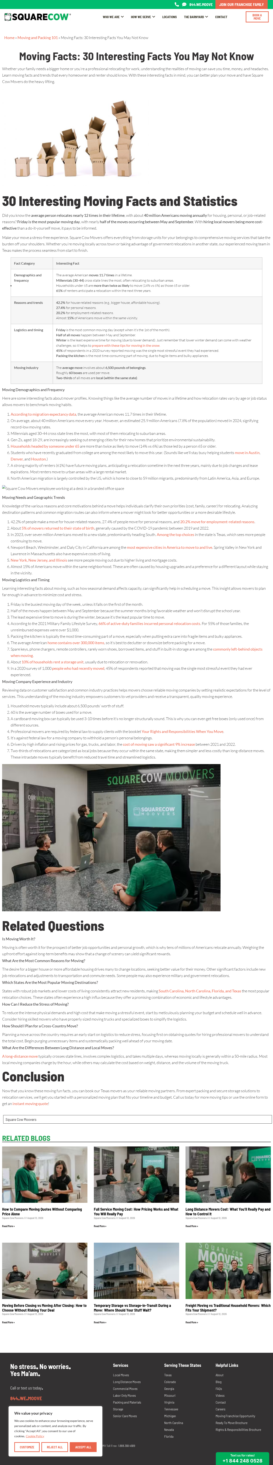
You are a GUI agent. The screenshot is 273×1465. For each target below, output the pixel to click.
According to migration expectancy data (43, 414)
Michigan (170, 1416)
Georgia (169, 1388)
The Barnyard (194, 17)
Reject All (55, 1447)
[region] (55, 1431)
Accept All (83, 1447)
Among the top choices (175, 534)
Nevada (169, 1429)
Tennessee (171, 1409)
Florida (168, 1436)
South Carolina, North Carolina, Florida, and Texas (200, 991)
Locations (169, 17)
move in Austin (247, 452)
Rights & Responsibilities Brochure (238, 1429)
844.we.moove (201, 4)
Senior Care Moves (125, 1416)
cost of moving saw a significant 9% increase (159, 744)
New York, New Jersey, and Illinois (39, 560)
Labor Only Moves (124, 1395)
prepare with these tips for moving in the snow (126, 345)
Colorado (170, 1382)
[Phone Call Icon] (177, 4)
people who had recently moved (78, 668)
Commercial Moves (125, 1388)
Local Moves (121, 1375)
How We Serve (141, 17)
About (220, 1375)
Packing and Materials (127, 1402)
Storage (118, 1409)
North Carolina (173, 1423)
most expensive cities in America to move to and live (169, 547)
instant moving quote (30, 1103)
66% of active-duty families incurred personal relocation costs (149, 623)
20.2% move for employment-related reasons (217, 521)
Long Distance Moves (127, 1382)
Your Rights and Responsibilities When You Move (182, 731)
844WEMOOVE (26, 1398)
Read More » (8, 1226)
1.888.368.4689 (126, 1446)
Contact (221, 17)
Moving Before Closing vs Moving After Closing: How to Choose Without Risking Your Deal (44, 1307)
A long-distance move (20, 1056)
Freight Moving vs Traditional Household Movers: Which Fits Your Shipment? (228, 1307)
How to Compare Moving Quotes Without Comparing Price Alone (42, 1211)
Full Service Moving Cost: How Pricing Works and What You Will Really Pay (136, 1211)
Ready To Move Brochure (231, 1423)
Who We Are (111, 17)
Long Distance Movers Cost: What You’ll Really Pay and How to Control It (228, 1211)
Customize (27, 1447)
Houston (38, 459)
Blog (218, 1382)
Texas (168, 1375)
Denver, (17, 459)
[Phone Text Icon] (184, 4)
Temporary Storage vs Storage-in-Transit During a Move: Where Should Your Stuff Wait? (132, 1307)
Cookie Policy (35, 1436)
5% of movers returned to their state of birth (58, 528)
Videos (220, 1395)
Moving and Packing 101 (37, 37)
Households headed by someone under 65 (45, 446)
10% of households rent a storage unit (53, 662)
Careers (220, 1409)
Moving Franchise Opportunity (235, 1416)
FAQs (219, 1388)
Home (9, 37)
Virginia (169, 1402)
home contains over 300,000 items (76, 642)
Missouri (170, 1395)
